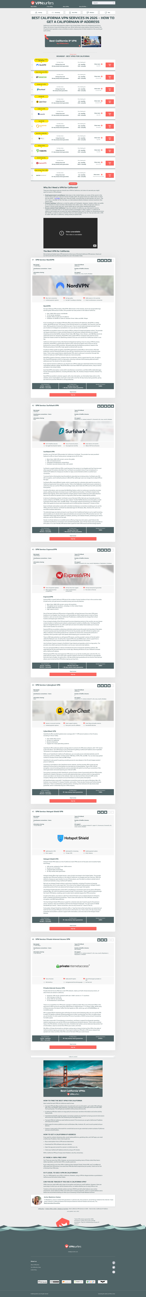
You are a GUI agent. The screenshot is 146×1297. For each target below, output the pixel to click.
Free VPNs (50, 6)
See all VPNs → (83, 6)
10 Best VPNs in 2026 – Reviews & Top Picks (56, 1208)
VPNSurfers (41, 1208)
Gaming (40, 12)
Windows (92, 12)
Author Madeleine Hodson (52, 1197)
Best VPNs (34, 6)
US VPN (57, 198)
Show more (73, 183)
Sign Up (110, 65)
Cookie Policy (34, 1269)
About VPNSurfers (35, 1264)
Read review (73, 391)
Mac (109, 12)
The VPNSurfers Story (36, 1267)
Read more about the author (52, 1203)
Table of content (73, 1056)
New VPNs (66, 6)
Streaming (57, 12)
